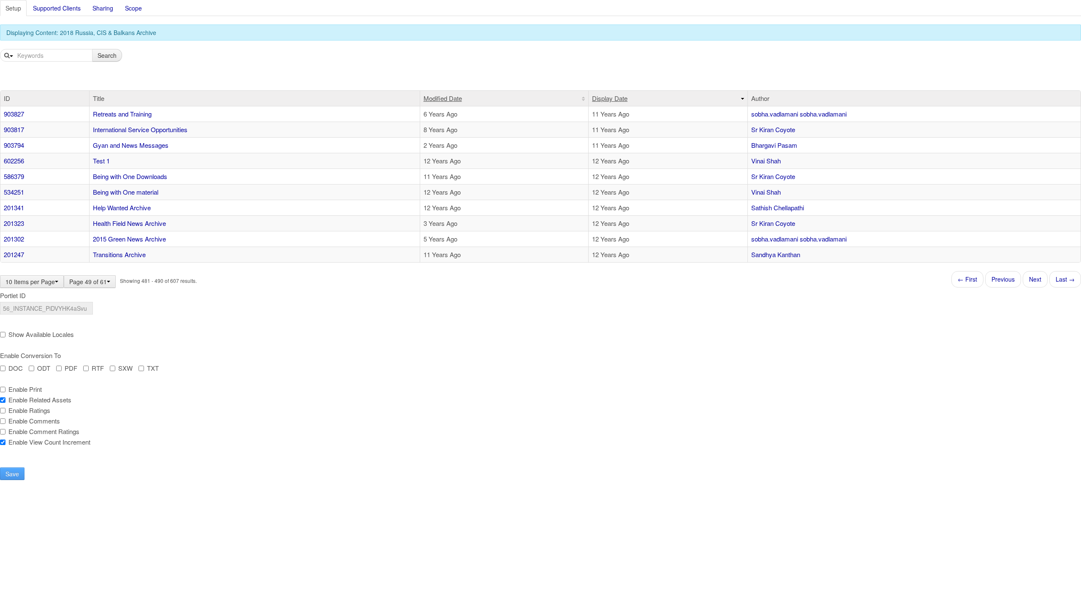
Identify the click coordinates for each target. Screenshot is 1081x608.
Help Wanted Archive (122, 207)
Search (107, 55)
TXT (153, 368)
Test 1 (101, 160)
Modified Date (443, 98)
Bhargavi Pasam (774, 145)
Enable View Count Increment (49, 442)
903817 (14, 129)
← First (967, 279)
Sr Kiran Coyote (773, 129)
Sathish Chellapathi (777, 207)
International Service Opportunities (140, 129)
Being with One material (125, 191)
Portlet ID (13, 295)
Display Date (609, 98)
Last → (1065, 279)
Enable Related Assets (39, 400)
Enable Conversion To (30, 355)
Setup (13, 8)
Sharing (102, 8)
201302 (14, 238)
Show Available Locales (41, 334)
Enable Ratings (29, 410)
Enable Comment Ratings (43, 431)
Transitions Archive (119, 254)
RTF (98, 368)
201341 (14, 207)
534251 (14, 191)
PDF (71, 368)
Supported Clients (57, 8)
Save (12, 474)
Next (1035, 279)
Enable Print (25, 389)
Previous (1003, 279)
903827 (14, 113)
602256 (14, 160)
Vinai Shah (766, 160)
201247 (14, 254)
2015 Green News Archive (129, 238)
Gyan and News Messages (130, 145)
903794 (14, 145)
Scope (133, 8)
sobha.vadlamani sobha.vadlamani (799, 113)
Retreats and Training (122, 113)
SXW (125, 368)
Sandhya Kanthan (775, 254)
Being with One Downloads (130, 176)
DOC (15, 368)
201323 (14, 223)
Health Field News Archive (129, 223)
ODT (43, 368)
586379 (14, 176)
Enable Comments (34, 421)
